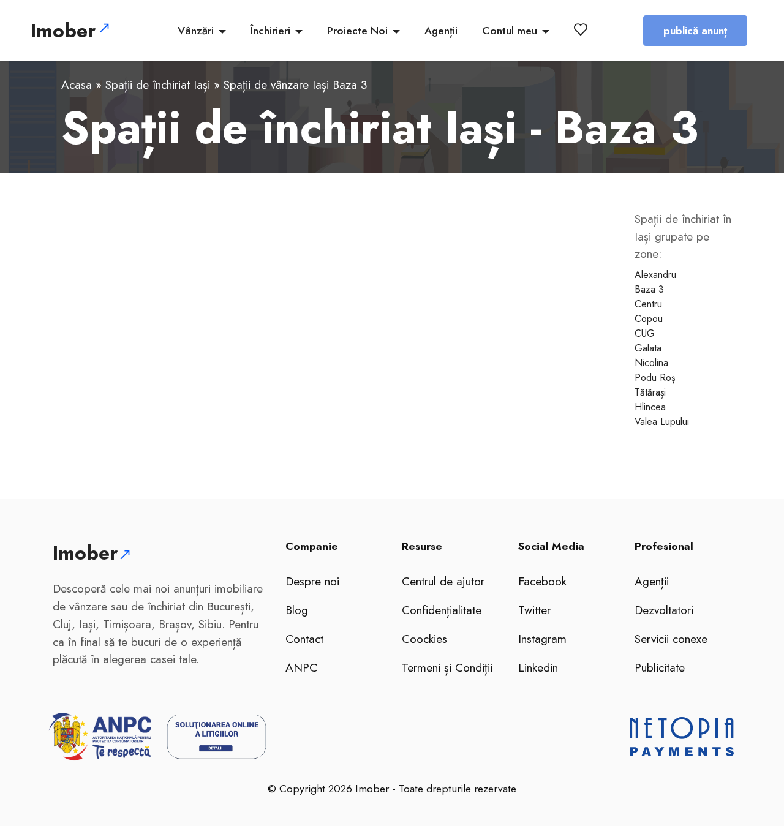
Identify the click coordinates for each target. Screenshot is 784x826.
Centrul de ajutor (443, 581)
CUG (645, 333)
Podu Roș (655, 377)
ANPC (301, 667)
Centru (648, 304)
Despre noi (312, 581)
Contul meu (509, 31)
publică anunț (695, 31)
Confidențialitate (441, 609)
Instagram (542, 638)
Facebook (542, 581)
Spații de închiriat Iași (157, 84)
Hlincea (650, 407)
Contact (304, 638)
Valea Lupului (662, 422)
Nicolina (651, 363)
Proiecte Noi (357, 31)
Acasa (76, 84)
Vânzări (196, 31)
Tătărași (650, 392)
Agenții (441, 31)
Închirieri (270, 31)
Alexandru (655, 275)
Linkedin (538, 667)
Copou (649, 319)
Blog (296, 609)
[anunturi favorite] (583, 29)
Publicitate (660, 667)
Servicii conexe (671, 638)
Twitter (534, 609)
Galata (648, 348)
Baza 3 (649, 289)
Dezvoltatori (664, 609)
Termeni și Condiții (447, 667)
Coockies (424, 638)
